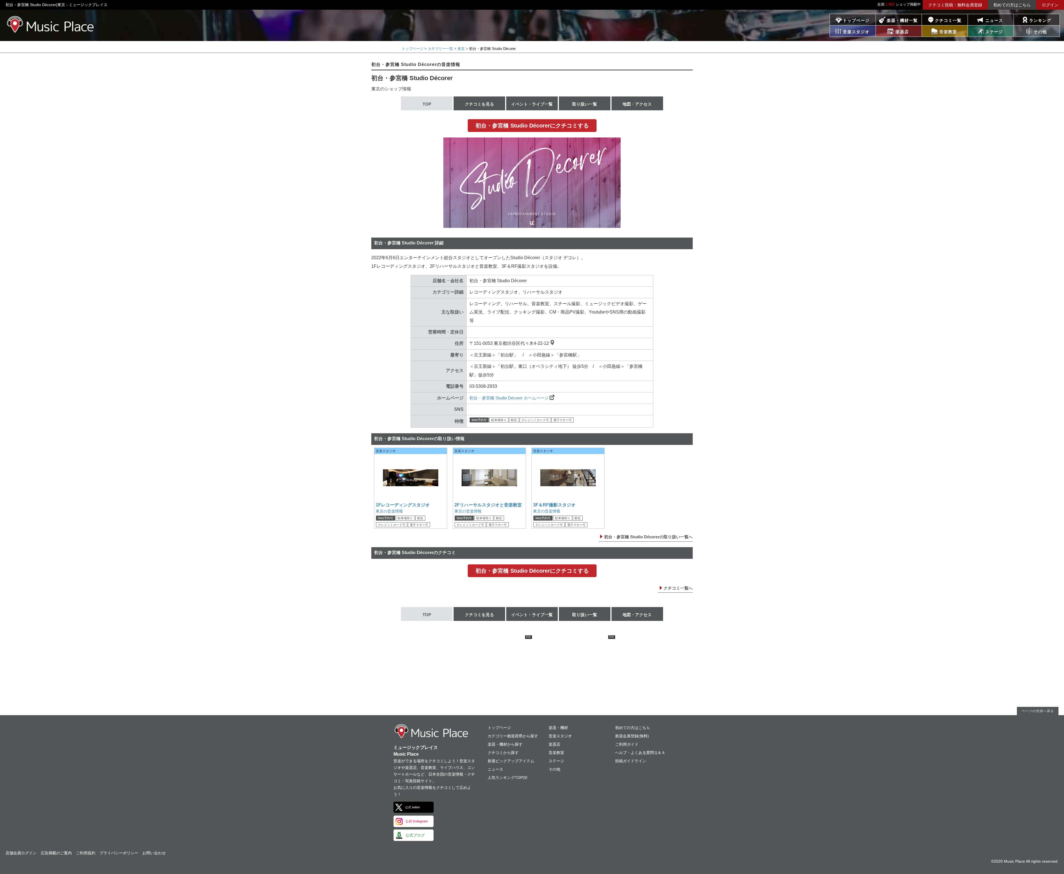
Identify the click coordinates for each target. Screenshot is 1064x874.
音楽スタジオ (560, 736)
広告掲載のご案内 (56, 853)
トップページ (856, 20)
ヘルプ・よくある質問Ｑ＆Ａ (640, 752)
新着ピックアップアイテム (511, 761)
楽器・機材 (558, 727)
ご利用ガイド (626, 744)
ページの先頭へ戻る (1038, 711)
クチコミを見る (479, 104)
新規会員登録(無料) (632, 736)
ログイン (1050, 4)
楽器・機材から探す (505, 744)
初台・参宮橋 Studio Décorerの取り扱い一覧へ (648, 536)
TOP (427, 104)
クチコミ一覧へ (678, 588)
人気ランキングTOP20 (507, 777)
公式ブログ (415, 835)
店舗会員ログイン (21, 853)
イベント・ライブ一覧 (532, 104)
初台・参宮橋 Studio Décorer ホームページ (509, 398)
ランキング (1040, 20)
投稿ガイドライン (630, 761)
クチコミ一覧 (948, 20)
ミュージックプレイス (51, 24)
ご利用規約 (85, 853)
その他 (554, 769)
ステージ (556, 761)
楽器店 (554, 744)
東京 (461, 49)
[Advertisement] (490, 670)
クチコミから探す (503, 752)
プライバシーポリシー (118, 853)
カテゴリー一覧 (440, 49)
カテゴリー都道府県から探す (513, 736)
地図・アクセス (637, 104)
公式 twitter (412, 807)
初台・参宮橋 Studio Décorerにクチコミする (532, 126)
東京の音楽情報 (389, 511)
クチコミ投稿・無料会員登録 (955, 4)
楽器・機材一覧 (902, 20)
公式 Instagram (416, 821)
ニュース (994, 20)
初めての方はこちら (1012, 4)
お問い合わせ (154, 853)
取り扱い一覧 (584, 104)
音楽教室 (556, 752)
